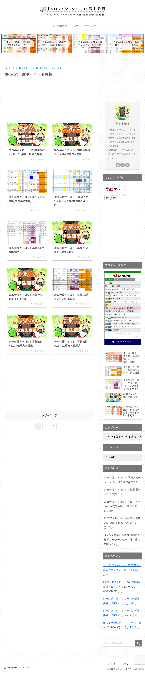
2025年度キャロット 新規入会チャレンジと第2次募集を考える (122, 480)
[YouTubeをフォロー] (127, 165)
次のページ (50, 415)
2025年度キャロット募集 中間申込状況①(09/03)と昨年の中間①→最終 (122, 523)
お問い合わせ (114, 664)
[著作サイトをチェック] (118, 165)
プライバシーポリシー (132, 664)
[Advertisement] (49, 99)
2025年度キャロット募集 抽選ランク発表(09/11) (122, 492)
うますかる (122, 123)
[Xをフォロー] (122, 165)
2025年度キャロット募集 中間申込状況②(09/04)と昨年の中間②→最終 (122, 506)
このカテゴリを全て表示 (122, 334)
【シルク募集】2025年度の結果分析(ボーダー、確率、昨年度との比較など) (122, 539)
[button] (138, 643)
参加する (137, 337)
